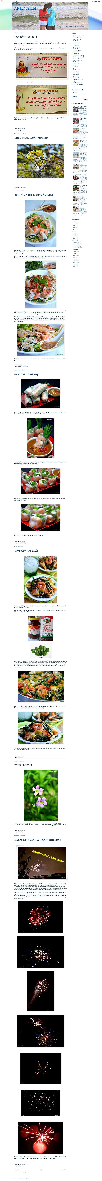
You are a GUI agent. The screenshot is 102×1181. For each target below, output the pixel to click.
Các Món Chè (76, 45)
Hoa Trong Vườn (76, 69)
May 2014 (75, 255)
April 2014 (75, 257)
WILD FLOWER (23, 765)
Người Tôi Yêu (76, 78)
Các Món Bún (20, 366)
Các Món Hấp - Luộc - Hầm (79, 55)
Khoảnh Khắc (20, 831)
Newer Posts (17, 1169)
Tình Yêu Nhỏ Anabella (78, 84)
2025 (74, 224)
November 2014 (76, 244)
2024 (74, 225)
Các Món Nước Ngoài (77, 60)
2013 (74, 265)
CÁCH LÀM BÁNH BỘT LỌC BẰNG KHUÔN (83, 142)
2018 (74, 233)
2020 (74, 229)
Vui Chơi (75, 86)
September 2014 (76, 247)
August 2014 (76, 249)
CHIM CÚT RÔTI (83, 185)
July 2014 (75, 251)
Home (41, 1169)
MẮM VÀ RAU (82, 196)
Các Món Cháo (76, 44)
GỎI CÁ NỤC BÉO (83, 206)
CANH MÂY (82, 164)
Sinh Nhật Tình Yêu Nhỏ (78, 79)
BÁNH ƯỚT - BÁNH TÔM (82, 129)
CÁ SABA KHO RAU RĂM (82, 175)
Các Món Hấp (76, 53)
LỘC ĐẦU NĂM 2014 (25, 37)
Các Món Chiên (76, 47)
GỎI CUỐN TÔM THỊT (27, 374)
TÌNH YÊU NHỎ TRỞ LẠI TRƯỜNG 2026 (82, 107)
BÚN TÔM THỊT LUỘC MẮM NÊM (33, 195)
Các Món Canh (76, 42)
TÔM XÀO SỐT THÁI (26, 550)
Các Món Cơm (76, 48)
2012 (74, 266)
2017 (74, 235)
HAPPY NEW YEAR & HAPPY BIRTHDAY (37, 839)
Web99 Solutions (27, 1178)
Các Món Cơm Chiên (77, 50)
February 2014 (76, 260)
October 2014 (76, 246)
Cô (73, 68)
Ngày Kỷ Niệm (20, 130)
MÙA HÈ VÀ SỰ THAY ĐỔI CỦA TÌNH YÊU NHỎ (82, 153)
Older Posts (64, 1169)
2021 (74, 227)
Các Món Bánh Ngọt (77, 39)
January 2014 (76, 262)
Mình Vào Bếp (76, 73)
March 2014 (75, 259)
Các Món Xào (76, 65)
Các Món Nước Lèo (77, 58)
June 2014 (75, 253)
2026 (74, 222)
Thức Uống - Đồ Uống (77, 82)
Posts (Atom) (23, 1172)
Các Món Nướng (76, 61)
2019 (74, 231)
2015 (74, 238)
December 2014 (76, 242)
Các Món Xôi (75, 66)
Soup (74, 81)
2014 (74, 240)
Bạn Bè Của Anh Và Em (78, 36)
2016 (74, 237)
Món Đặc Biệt (25, 366)
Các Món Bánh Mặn (77, 37)
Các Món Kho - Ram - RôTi (79, 57)
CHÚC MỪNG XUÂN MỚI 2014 (31, 137)
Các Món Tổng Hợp (77, 63)
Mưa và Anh (75, 92)
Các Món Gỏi (20, 542)
